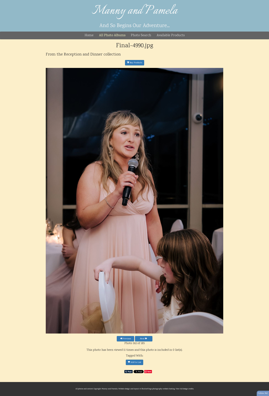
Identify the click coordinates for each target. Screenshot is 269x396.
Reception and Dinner (83, 55)
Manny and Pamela (134, 11)
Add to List (135, 362)
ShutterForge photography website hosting (158, 388)
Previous (126, 338)
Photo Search (141, 35)
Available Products (171, 35)
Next (142, 338)
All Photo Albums (112, 35)
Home (89, 35)
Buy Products (135, 62)
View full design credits (184, 388)
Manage (264, 1)
